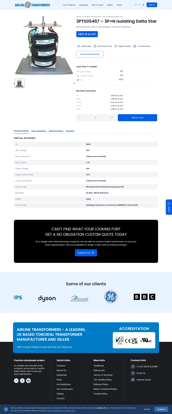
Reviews (70, 131)
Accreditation (64, 384)
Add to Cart (137, 117)
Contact (61, 365)
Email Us (141, 373)
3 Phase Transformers (92, 16)
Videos (60, 393)
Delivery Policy (56, 131)
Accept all (161, 409)
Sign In (152, 4)
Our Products (69, 5)
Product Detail (21, 131)
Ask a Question (38, 131)
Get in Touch (97, 5)
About (110, 5)
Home (78, 16)
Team (119, 5)
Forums (60, 398)
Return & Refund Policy (105, 389)
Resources (99, 370)
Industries (83, 5)
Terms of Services (103, 375)
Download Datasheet (90, 54)
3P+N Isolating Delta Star (113, 16)
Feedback (99, 365)
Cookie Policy (100, 393)
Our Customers (65, 389)
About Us (61, 370)
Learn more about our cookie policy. (61, 410)
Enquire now (84, 252)
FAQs (59, 379)
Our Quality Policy (103, 379)
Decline (147, 409)
